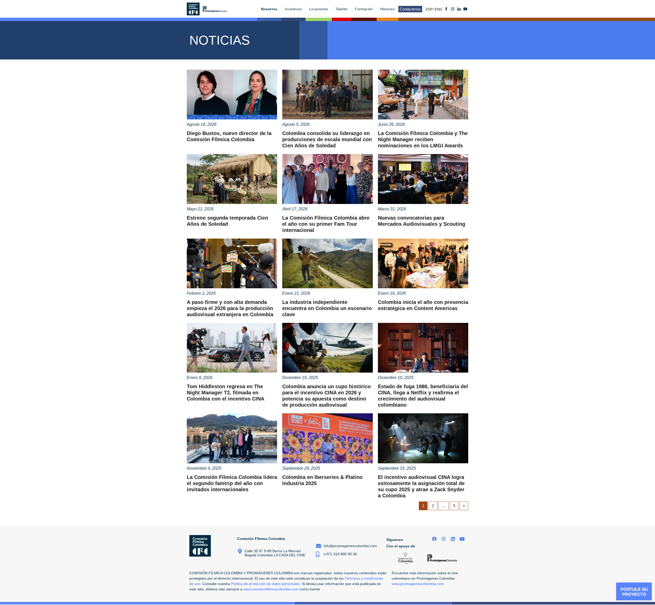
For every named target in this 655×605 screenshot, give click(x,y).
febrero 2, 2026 (201, 293)
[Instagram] (443, 538)
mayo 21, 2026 (200, 209)
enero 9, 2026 (199, 377)
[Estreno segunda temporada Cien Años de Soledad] (232, 179)
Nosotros (269, 9)
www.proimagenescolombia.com (418, 584)
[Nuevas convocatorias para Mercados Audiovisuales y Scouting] (423, 179)
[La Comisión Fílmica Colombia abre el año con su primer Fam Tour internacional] (327, 179)
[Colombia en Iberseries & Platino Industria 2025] (327, 438)
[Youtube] (465, 9)
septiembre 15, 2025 (397, 468)
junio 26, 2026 (391, 124)
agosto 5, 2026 (296, 124)
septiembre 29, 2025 (301, 468)
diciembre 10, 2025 (395, 377)
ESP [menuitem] (429, 9)
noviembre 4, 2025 (204, 468)
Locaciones (318, 9)
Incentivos (293, 9)
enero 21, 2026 (296, 293)
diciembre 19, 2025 (300, 377)
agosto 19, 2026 (201, 124)
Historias (387, 9)
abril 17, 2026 (295, 209)
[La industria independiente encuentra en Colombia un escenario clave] (327, 263)
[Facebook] (434, 538)
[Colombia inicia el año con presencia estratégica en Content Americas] (423, 263)
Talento (341, 9)
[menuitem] (430, 9)
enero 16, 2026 (392, 293)
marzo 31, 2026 (392, 209)
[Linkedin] (452, 538)
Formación (364, 9)
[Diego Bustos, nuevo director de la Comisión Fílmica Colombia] (232, 94)
